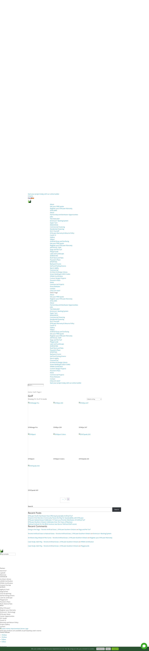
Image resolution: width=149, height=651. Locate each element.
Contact (52, 289)
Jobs (51, 217)
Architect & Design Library (58, 272)
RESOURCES (54, 225)
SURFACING (54, 256)
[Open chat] (144, 646)
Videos (52, 239)
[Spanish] (33, 198)
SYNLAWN (53, 210)
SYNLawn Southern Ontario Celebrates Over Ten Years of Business (50, 522)
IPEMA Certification (56, 276)
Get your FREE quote (57, 206)
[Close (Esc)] (6, 646)
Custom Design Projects (58, 278)
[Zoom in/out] (0, 646)
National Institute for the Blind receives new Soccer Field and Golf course (52, 524)
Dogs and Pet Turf (56, 250)
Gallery (52, 237)
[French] (30, 198)
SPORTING (53, 262)
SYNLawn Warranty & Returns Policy (62, 233)
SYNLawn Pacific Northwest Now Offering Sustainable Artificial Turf (50, 516)
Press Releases (55, 286)
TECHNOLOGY (55, 219)
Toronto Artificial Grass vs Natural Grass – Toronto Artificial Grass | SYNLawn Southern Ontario (59, 534)
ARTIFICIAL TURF (55, 247)
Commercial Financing (57, 227)
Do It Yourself (54, 231)
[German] (32, 198)
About (52, 204)
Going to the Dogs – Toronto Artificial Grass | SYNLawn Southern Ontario (52, 529)
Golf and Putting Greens (58, 266)
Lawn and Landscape (57, 254)
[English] (28, 198)
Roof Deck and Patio (56, 258)
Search (30, 506)
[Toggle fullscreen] (2, 646)
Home (30, 392)
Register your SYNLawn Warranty (61, 208)
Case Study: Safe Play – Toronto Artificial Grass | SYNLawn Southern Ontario (53, 542)
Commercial (54, 270)
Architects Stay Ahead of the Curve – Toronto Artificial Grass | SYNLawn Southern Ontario (58, 538)
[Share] (4, 646)
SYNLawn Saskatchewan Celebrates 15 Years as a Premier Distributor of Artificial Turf (56, 520)
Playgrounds (54, 252)
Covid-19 (53, 235)
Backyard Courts (55, 264)
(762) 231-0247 (55, 291)
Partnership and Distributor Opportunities (64, 215)
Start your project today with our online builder (43, 194)
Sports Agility (54, 268)
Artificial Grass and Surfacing (59, 241)
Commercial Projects (57, 284)
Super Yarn (53, 223)
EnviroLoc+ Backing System (59, 221)
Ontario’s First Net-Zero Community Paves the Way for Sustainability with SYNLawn (55, 518)
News (52, 282)
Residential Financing (57, 229)
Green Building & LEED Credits (60, 274)
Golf (34, 392)
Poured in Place (55, 260)
